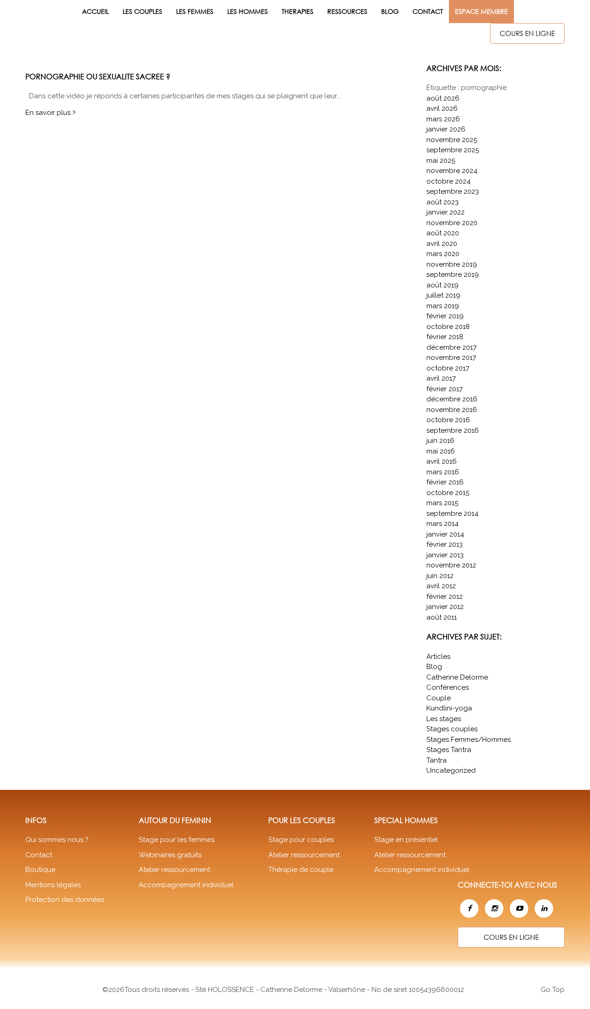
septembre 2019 (452, 274)
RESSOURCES (347, 11)
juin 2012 (440, 576)
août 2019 (442, 285)
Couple (438, 698)
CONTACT (428, 11)
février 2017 (444, 389)
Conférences (447, 687)
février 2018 (444, 337)
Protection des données (64, 900)
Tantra (436, 760)
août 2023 (442, 202)
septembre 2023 (452, 191)
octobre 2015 (447, 493)
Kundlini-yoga (449, 708)
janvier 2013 (445, 555)
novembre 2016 (451, 410)
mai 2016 (440, 451)
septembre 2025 (452, 150)
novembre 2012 (451, 565)
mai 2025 (440, 160)
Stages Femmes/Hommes (468, 739)
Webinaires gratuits (170, 855)
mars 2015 (442, 503)
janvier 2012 (445, 607)
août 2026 (443, 98)
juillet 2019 (443, 295)
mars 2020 (443, 254)
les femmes (194, 11)
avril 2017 (441, 378)
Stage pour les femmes (176, 840)
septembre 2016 (452, 430)
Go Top (553, 989)
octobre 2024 (448, 181)
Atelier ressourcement (174, 870)
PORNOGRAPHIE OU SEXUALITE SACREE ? (97, 76)
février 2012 (444, 596)
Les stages (443, 719)
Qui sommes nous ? (56, 840)
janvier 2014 (445, 534)
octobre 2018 (448, 326)
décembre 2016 (452, 399)
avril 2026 (442, 108)
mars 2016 (442, 472)
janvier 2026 (446, 129)
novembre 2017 (451, 357)
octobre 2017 (447, 368)
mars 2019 (442, 306)
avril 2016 (441, 461)
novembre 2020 (452, 223)
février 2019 (445, 316)
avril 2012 (441, 586)
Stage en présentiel (406, 840)
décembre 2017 (451, 347)
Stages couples (452, 729)
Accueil (95, 11)
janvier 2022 (445, 212)
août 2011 (441, 617)
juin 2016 (440, 440)
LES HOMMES (247, 11)
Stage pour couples (301, 840)
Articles (438, 656)
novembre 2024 (452, 171)
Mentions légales (53, 885)
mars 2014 (442, 523)
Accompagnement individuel (186, 885)
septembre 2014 (452, 513)
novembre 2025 (451, 140)
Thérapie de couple (300, 870)
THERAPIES (297, 11)
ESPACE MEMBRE (481, 11)
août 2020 (442, 233)
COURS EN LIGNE (527, 33)
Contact (38, 855)
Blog (390, 11)
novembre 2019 (451, 264)
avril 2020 (441, 243)
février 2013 (444, 544)
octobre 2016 (448, 420)
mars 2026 (443, 119)
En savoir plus (50, 112)
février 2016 (445, 482)
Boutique (40, 870)
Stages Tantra (448, 750)
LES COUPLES (142, 11)
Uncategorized (451, 770)
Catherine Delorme (457, 677)
